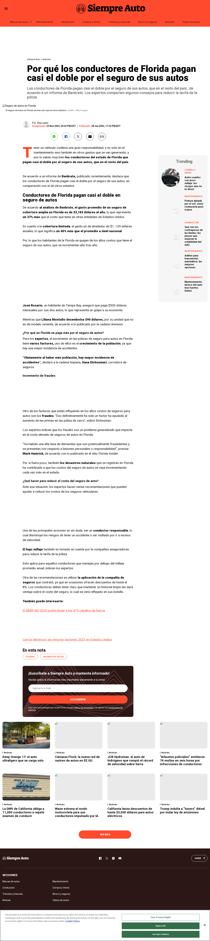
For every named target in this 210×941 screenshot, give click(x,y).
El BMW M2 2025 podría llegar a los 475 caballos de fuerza (64, 610)
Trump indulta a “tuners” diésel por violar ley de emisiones (182, 810)
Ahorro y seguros (147, 22)
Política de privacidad (83, 708)
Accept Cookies (160, 934)
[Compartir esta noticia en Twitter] (78, 136)
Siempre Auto (33, 59)
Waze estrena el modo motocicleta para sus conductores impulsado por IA (76, 812)
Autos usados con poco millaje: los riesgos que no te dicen (193, 183)
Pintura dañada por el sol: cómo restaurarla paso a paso (194, 205)
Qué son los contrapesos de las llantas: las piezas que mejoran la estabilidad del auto (194, 236)
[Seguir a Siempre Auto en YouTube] (120, 858)
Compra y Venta (91, 22)
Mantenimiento (44, 22)
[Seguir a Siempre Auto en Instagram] (113, 858)
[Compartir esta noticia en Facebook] (66, 136)
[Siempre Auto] (110, 8)
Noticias (169, 22)
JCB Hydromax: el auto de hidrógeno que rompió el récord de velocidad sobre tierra (130, 760)
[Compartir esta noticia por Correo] (90, 136)
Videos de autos (191, 22)
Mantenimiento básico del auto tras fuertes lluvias (193, 286)
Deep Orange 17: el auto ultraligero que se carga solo (22, 758)
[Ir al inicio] (15, 858)
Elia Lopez (42, 123)
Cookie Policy (72, 921)
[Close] (204, 925)
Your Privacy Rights (161, 917)
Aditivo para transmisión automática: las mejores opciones (193, 261)
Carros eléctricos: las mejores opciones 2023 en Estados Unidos (67, 639)
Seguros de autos (53, 657)
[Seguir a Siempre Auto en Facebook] (100, 858)
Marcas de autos (19, 22)
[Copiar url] (102, 136)
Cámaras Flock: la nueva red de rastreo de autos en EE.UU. (77, 758)
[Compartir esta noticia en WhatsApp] (54, 136)
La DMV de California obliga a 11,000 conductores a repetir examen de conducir (23, 812)
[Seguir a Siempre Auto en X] (107, 858)
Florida (30, 657)
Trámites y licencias (119, 22)
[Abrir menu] (6, 8)
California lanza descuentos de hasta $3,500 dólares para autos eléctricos (130, 812)
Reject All (161, 926)
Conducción (68, 22)
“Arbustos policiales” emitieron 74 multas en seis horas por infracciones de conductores (182, 760)
